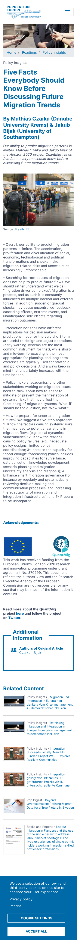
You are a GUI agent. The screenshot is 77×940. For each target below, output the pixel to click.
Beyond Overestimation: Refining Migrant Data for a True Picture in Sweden (50, 803)
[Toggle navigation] (68, 12)
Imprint (15, 906)
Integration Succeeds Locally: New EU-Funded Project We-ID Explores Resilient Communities (48, 754)
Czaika (24, 652)
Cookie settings (36, 918)
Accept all (36, 931)
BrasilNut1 (22, 229)
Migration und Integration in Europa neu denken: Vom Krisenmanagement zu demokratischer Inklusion (50, 702)
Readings (29, 52)
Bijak (37, 652)
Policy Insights (54, 52)
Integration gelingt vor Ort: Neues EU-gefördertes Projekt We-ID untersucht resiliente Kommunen (49, 779)
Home (11, 52)
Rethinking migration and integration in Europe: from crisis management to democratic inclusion (49, 728)
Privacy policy (21, 899)
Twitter (14, 618)
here (20, 613)
